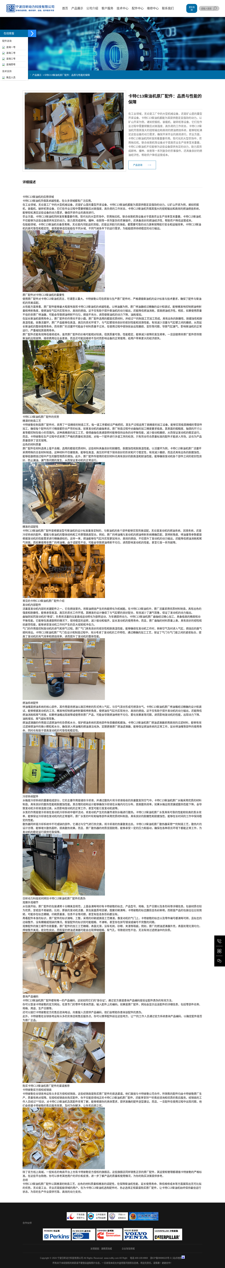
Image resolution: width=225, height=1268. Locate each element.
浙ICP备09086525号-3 (160, 1258)
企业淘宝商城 (128, 1248)
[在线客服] (32, 33)
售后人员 (10, 77)
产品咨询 (137, 165)
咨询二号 (10, 53)
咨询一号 (10, 47)
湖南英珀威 (106, 1248)
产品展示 (37, 75)
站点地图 (177, 1258)
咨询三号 (10, 58)
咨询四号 (10, 64)
